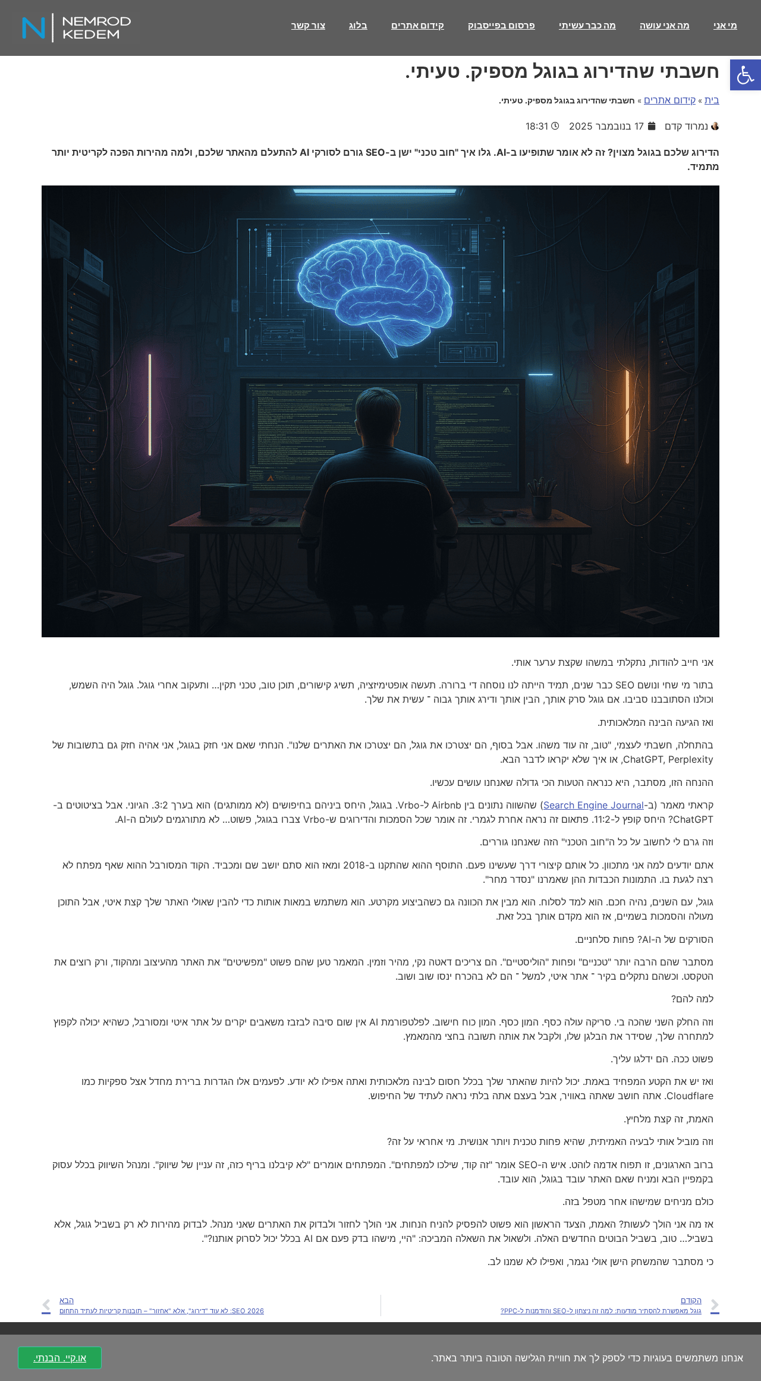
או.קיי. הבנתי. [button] (59, 1358)
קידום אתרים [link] (417, 25)
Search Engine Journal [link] (593, 805)
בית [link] (712, 100)
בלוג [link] (358, 25)
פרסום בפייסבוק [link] (501, 25)
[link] (745, 74)
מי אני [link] (725, 25)
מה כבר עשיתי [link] (587, 25)
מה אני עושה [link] (665, 25)
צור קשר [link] (308, 25)
